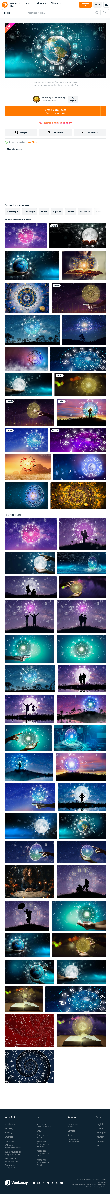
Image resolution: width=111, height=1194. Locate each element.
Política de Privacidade (94, 1183)
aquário (57, 210)
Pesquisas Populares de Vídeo (42, 1161)
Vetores (13, 3)
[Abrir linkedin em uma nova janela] (43, 1182)
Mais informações (14, 148)
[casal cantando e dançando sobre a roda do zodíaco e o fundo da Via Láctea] (27, 914)
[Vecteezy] (5, 5)
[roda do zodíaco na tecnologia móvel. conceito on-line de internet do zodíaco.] (29, 647)
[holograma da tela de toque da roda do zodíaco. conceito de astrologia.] (78, 438)
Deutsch (98, 1135)
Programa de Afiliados (42, 1135)
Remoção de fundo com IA (11, 1158)
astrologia (29, 210)
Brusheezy (10, 1123)
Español (98, 1127)
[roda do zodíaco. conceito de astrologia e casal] (29, 708)
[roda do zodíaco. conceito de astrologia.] (26, 234)
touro (44, 210)
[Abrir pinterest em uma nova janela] (48, 1182)
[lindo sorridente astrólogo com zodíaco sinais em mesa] (29, 880)
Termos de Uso (76, 1183)
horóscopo (12, 210)
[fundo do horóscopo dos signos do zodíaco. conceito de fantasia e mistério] (78, 494)
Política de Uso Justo (93, 1185)
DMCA (39, 1129)
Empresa (9, 1135)
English (97, 1123)
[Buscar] (97, 12)
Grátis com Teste (55, 111)
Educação (9, 1139)
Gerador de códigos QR (10, 1165)
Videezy (8, 1131)
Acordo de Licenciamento (43, 1124)
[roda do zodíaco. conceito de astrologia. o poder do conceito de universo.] (81, 708)
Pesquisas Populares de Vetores (42, 1143)
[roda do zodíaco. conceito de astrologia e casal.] (82, 532)
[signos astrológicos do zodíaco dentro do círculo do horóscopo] (31, 586)
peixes (70, 210)
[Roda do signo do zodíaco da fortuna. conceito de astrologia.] (79, 296)
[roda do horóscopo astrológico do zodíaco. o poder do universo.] (77, 234)
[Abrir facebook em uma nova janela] (34, 1182)
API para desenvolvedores (13, 1145)
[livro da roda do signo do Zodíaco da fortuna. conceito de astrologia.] (81, 1029)
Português (99, 1131)
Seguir (73, 100)
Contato (70, 1129)
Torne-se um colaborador (72, 1139)
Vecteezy (9, 1127)
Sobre (69, 1134)
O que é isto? (32, 142)
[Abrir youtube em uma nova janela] (61, 1182)
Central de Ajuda (71, 1124)
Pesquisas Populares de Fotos (42, 1152)
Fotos (27, 3)
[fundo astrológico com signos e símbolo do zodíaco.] (29, 1065)
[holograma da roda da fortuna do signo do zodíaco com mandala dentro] (82, 586)
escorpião (85, 210)
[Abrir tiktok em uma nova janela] (52, 1182)
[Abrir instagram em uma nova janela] (38, 1182)
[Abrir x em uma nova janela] (57, 1182)
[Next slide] (99, 210)
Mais (12, 6)
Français (98, 1139)
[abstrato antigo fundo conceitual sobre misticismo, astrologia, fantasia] (29, 1029)
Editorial (55, 3)
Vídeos (40, 3)
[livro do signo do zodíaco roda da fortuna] (24, 998)
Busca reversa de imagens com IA (13, 1151)
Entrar (97, 4)
